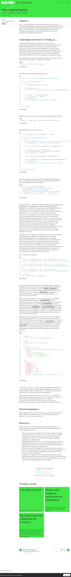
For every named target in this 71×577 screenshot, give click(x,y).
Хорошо (66, 575)
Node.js (56, 26)
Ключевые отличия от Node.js (8, 20)
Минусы (3, 23)
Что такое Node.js (30, 489)
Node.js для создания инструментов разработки (53, 494)
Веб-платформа (24, 2)
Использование (5, 22)
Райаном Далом (30, 26)
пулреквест (52, 475)
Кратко (3, 19)
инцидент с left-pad (25, 231)
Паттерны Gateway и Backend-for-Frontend (31, 518)
